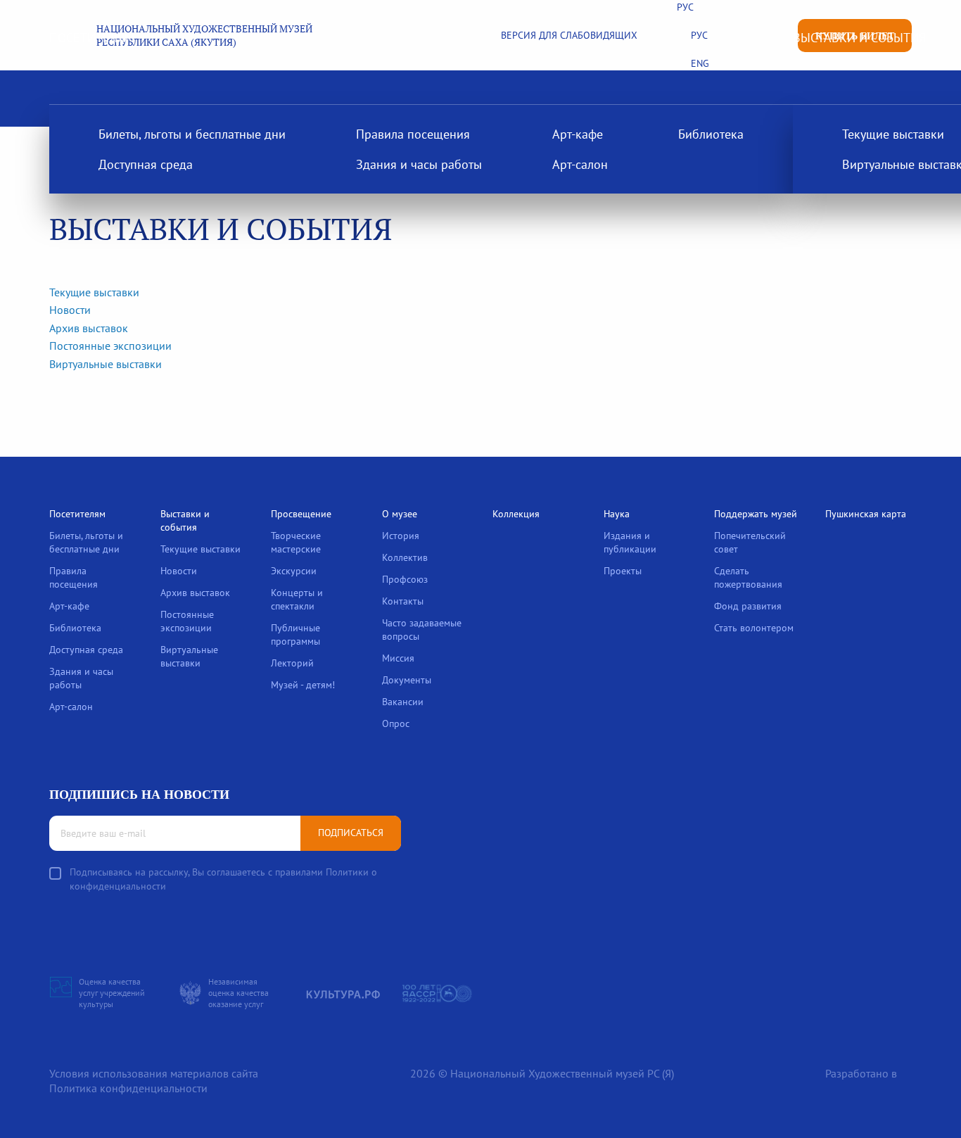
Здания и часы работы (419, 164)
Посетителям (91, 38)
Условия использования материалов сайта (153, 1073)
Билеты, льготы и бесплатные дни (192, 134)
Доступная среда (145, 164)
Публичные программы (295, 634)
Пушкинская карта (865, 513)
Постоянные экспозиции (110, 346)
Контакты (403, 601)
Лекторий (292, 663)
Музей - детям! (303, 684)
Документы (406, 680)
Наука (617, 513)
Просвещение (301, 513)
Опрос (395, 723)
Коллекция (516, 513)
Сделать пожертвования (748, 577)
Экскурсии (294, 570)
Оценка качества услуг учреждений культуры (112, 992)
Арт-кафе (577, 134)
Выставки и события (859, 38)
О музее (399, 513)
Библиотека (711, 134)
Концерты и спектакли (297, 599)
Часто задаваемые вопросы (422, 630)
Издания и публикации (630, 542)
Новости (70, 310)
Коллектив (405, 557)
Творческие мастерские (296, 542)
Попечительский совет (750, 542)
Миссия (398, 658)
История (400, 535)
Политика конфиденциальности (128, 1088)
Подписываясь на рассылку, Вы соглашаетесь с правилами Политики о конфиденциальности (223, 879)
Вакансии (403, 701)
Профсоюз (405, 579)
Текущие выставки (94, 292)
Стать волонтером (754, 627)
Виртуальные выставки (105, 364)
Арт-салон (580, 164)
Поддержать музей (755, 513)
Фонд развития (748, 606)
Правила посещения (413, 134)
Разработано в (861, 1073)
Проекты (623, 570)
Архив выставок (88, 328)
